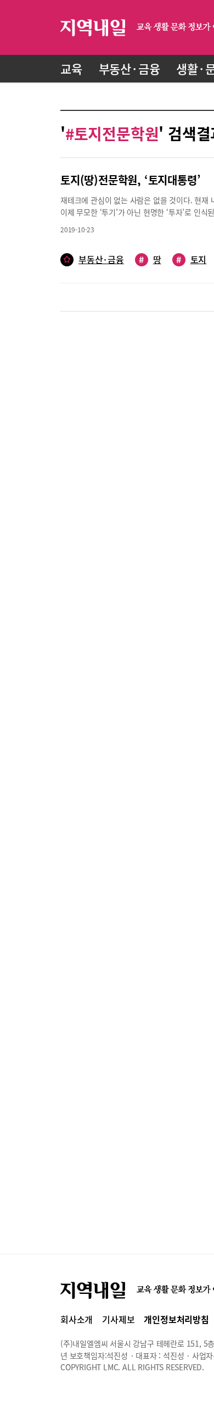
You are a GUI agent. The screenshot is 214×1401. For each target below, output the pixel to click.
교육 (71, 68)
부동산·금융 (129, 68)
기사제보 (118, 1319)
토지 (191, 259)
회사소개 (76, 1319)
